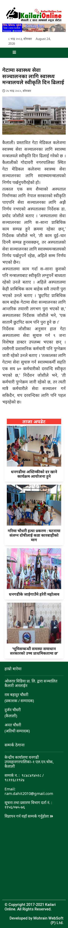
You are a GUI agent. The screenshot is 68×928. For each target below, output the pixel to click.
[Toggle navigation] (11, 52)
